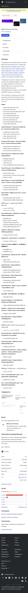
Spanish (8, 66)
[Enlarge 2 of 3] (24, 396)
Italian (2, 68)
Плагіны (17, 542)
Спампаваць (5, 35)
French (23, 66)
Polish (6, 68)
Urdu (7, 76)
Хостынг (3, 542)
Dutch (13, 68)
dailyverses (8, 31)
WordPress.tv (5, 556)
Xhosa (10, 76)
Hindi (6, 72)
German (19, 66)
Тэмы (16, 540)
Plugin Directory (5, 6)
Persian (3, 74)
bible (19, 477)
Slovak (11, 74)
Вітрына (17, 538)
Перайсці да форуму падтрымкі (9, 517)
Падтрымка (6, 54)
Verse (21, 480)
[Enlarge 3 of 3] (24, 404)
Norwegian (21, 72)
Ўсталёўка (5, 47)
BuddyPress (5, 568)
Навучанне (4, 549)
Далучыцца (18, 549)
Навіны (3, 540)
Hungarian (10, 72)
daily (23, 477)
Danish (17, 70)
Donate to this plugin (6, 529)
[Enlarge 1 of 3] (11, 396)
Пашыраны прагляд (6, 484)
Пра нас (3, 538)
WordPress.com (6, 561)
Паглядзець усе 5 (23, 474)
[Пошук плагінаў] (15, 15)
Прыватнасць (4, 545)
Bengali (23, 68)
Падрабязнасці (7, 40)
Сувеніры (18, 556)
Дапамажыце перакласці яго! (14, 11)
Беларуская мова (9, 574)
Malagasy (16, 72)
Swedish (3, 76)
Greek (2, 72)
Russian (7, 74)
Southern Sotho (18, 74)
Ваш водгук (4, 507)
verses (24, 480)
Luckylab (6, 451)
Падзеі (16, 552)
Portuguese (13, 66)
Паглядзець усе (22, 507)
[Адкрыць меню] (26, 2)
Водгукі (5, 44)
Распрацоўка (6, 51)
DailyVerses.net (14, 64)
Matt (3, 563)
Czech (13, 70)
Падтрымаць (19, 554)
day (25, 477)
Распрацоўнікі (5, 554)
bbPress (4, 566)
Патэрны (17, 545)
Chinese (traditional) (6, 70)
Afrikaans (18, 68)
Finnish (21, 70)
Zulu (16, 76)
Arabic (10, 68)
